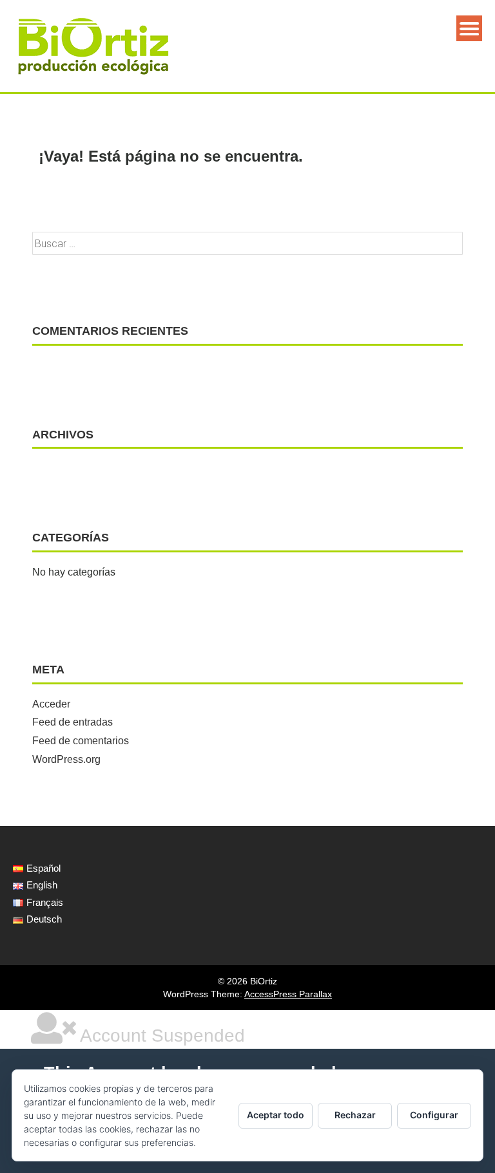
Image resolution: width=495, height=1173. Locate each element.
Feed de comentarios (80, 740)
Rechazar (355, 1114)
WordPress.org (66, 759)
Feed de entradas (72, 722)
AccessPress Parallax (288, 994)
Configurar (434, 1114)
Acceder (51, 704)
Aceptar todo (275, 1114)
